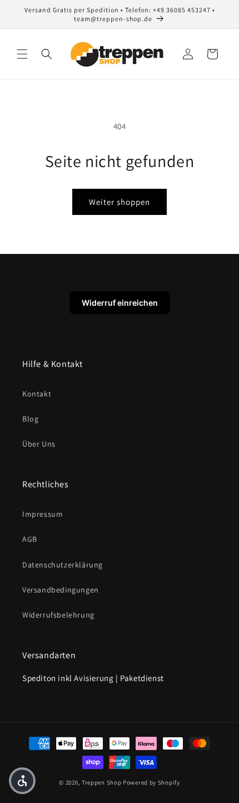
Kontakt (36, 394)
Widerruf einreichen (120, 302)
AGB (29, 539)
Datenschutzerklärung (62, 565)
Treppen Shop (101, 782)
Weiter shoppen (119, 202)
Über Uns (39, 444)
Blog (30, 419)
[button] (22, 54)
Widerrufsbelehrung (58, 615)
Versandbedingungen (60, 590)
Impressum (42, 514)
